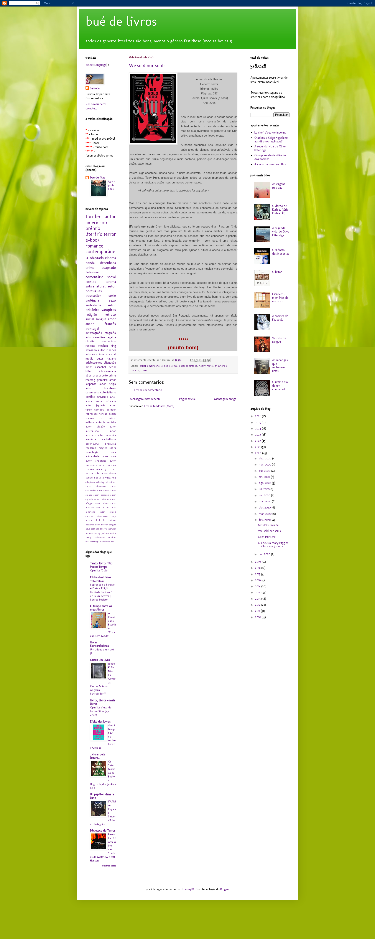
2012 (258, 605)
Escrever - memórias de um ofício (280, 297)
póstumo (90, 524)
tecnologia (92, 452)
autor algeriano (95, 486)
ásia (113, 452)
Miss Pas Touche (268, 525)
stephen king (107, 346)
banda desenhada (101, 263)
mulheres (221, 365)
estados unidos (188, 365)
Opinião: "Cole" (99, 570)
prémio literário (94, 231)
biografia (110, 333)
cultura (98, 473)
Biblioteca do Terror (102, 830)
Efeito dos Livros (100, 721)
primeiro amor (106, 380)
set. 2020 (265, 477)
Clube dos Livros (100, 577)
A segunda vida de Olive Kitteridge (270, 148)
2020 (258, 453)
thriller (93, 216)
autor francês (101, 324)
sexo (112, 300)
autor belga (107, 384)
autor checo (103, 490)
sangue (101, 319)
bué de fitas (97, 177)
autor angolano (96, 460)
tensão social (107, 413)
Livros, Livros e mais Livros (102, 702)
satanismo (110, 473)
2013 (258, 599)
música (135, 370)
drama (111, 281)
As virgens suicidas (278, 186)
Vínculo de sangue (279, 340)
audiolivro (93, 305)
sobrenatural (95, 286)
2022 (258, 441)
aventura (91, 439)
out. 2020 (265, 471)
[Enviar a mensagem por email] (192, 360)
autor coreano (101, 494)
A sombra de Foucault (280, 318)
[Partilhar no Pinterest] (208, 360)
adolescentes (94, 363)
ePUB (174, 365)
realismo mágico (96, 447)
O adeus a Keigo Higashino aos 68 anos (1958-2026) (271, 139)
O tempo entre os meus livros (101, 607)
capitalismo (109, 439)
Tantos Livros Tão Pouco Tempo (101, 565)
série (112, 295)
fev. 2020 (265, 520)
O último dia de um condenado (280, 385)
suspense (91, 384)
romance (94, 246)
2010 (258, 617)
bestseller (93, 295)
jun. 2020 (265, 495)
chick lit (100, 520)
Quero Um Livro (100, 660)
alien (89, 375)
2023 (258, 434)
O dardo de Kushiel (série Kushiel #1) (280, 209)
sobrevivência (107, 371)
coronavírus (93, 443)
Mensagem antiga (225, 399)
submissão (100, 537)
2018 (258, 568)
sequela (99, 477)
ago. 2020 (265, 483)
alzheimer (111, 482)
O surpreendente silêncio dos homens (270, 157)
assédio (111, 422)
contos (91, 281)
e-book (165, 365)
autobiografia (94, 333)
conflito (90, 397)
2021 (258, 447)
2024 (258, 428)
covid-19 (112, 520)
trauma (90, 418)
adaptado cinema (103, 258)
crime (90, 267)
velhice (90, 422)
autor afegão (95, 426)
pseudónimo (108, 341)
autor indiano (102, 503)
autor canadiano (96, 337)
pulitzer (111, 409)
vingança (110, 477)
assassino (91, 350)
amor (112, 319)
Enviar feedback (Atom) (159, 406)
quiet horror (101, 524)
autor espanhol (96, 367)
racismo (90, 346)
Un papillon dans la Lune (102, 796)
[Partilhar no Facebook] (204, 360)
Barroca (95, 88)
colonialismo (108, 392)
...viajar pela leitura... (97, 756)
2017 (258, 574)
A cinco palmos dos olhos (270, 164)
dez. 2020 (265, 458)
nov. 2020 (265, 464)
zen (112, 541)
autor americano (150, 365)
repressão (92, 413)
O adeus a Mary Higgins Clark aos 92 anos (273, 544)
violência (92, 300)
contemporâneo (100, 254)
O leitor (277, 272)
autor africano (106, 401)
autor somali (108, 511)
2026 (258, 416)
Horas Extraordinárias (99, 644)
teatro (89, 541)
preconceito (100, 375)
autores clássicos (96, 354)
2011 (258, 611)
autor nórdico (107, 465)
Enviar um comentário (148, 390)
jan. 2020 (265, 554)
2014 (258, 592)
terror (144, 370)
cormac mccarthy (96, 469)
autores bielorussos (96, 516)
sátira (112, 447)
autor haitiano (101, 498)
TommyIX (188, 889)
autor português (101, 288)
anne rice (109, 456)
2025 (258, 422)
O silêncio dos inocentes (280, 252)
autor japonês (95, 405)
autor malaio (102, 507)
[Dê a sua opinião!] (196, 360)
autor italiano (106, 358)
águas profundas (111, 184)
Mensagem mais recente (145, 399)
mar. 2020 (265, 514)
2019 (258, 562)
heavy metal (206, 365)
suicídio (112, 537)
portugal (92, 328)
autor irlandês (107, 350)
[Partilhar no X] (200, 360)
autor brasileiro (101, 388)
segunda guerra (99, 528)
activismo (102, 396)
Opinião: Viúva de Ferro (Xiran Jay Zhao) (100, 711)
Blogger (225, 889)
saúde (89, 477)
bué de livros (121, 21)
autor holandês (106, 435)
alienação (110, 363)
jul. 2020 (264, 489)
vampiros (109, 309)
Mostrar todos (109, 865)
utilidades (105, 541)
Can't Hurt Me (267, 537)
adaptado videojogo (95, 482)
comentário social (101, 277)
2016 (258, 580)
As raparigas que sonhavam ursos (280, 365)
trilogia (96, 541)
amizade (100, 422)
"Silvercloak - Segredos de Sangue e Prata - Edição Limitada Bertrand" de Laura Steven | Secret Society (102, 590)
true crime (107, 418)
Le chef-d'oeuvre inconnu (270, 132)
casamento (92, 392)
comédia (99, 409)
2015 (258, 586)
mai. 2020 (265, 501)
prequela (110, 443)
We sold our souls (147, 65)
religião (91, 314)
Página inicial (187, 399)
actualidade (92, 456)
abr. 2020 (265, 507)
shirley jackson (101, 533)
